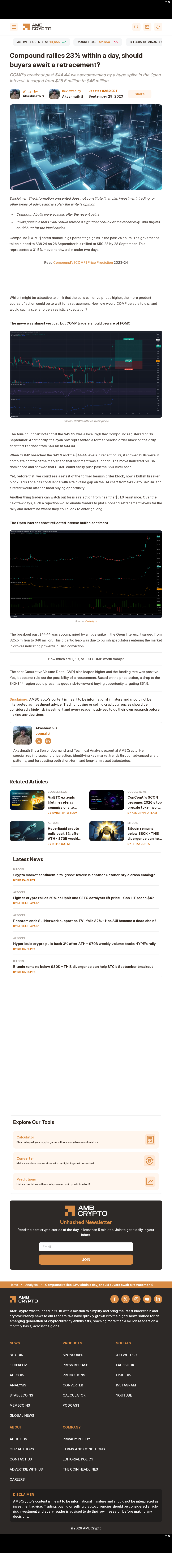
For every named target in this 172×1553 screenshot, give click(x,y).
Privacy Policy (76, 1439)
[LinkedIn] (48, 741)
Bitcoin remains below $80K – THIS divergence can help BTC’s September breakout (83, 967)
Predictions (74, 1375)
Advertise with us (26, 1469)
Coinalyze (91, 621)
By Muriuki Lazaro (26, 903)
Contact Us (21, 1459)
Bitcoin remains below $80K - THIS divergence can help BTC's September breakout (145, 833)
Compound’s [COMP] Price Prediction (83, 262)
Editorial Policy (78, 1459)
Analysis (18, 1385)
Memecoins (20, 1405)
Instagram (126, 1385)
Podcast (71, 1405)
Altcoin (53, 822)
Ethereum (18, 1365)
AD (166, 2)
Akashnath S (33, 96)
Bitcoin (133, 822)
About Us (18, 1439)
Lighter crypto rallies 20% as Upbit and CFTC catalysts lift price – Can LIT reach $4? (83, 898)
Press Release (75, 1365)
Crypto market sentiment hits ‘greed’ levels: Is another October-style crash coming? (84, 875)
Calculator (74, 1395)
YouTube (124, 1395)
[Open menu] (14, 27)
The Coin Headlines (80, 1469)
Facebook (125, 1365)
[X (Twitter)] (38, 741)
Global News (22, 1415)
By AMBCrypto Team (62, 812)
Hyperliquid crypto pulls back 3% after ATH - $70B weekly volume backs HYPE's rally (64, 833)
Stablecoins (21, 1395)
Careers (17, 1479)
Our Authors (22, 1449)
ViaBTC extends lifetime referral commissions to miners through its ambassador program (63, 802)
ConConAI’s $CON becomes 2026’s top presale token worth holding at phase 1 (145, 802)
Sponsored (73, 1355)
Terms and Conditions (84, 1449)
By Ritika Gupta (59, 843)
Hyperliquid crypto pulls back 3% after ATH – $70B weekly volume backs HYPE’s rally (84, 944)
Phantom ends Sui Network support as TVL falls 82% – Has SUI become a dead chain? (84, 921)
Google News (57, 791)
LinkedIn (123, 1375)
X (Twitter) (126, 1355)
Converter (73, 1385)
